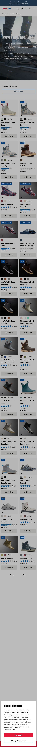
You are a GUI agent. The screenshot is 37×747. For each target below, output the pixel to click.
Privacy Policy (9, 729)
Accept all (18, 735)
